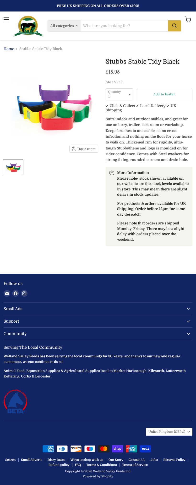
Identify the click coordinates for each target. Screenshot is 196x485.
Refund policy (59, 465)
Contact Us (137, 460)
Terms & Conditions (101, 465)
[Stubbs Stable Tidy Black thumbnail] (13, 167)
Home (9, 49)
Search (10, 460)
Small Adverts (31, 460)
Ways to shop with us (87, 460)
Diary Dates (56, 460)
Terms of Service (135, 465)
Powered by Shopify (98, 476)
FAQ (78, 465)
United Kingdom (166, 432)
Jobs (154, 460)
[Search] (174, 25)
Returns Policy (174, 460)
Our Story (116, 460)
